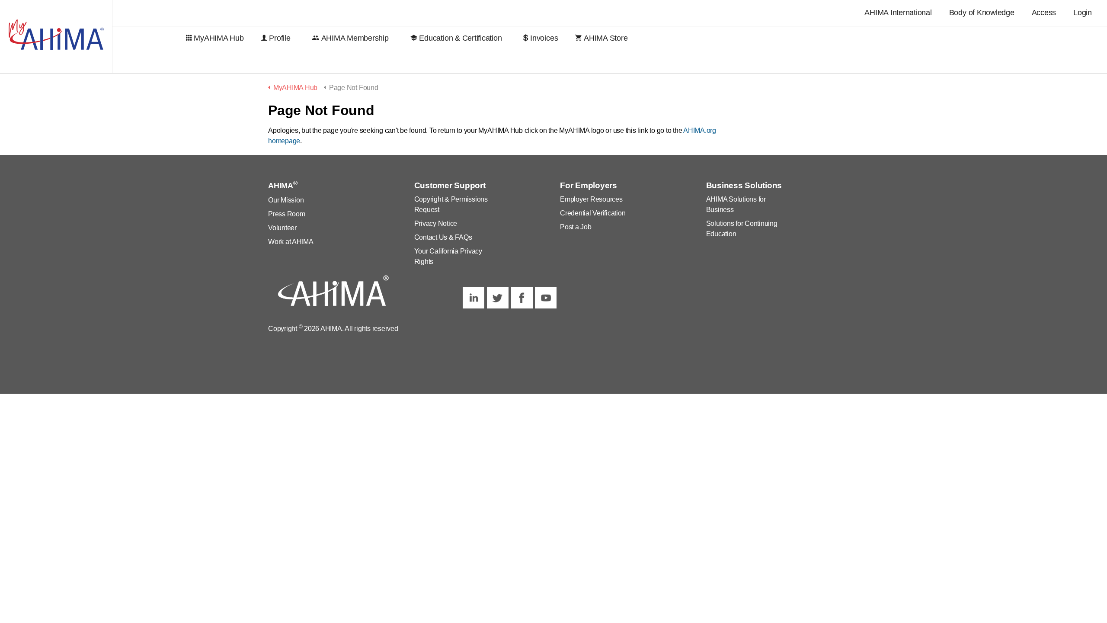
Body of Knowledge (981, 12)
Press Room (286, 214)
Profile (279, 38)
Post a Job (576, 227)
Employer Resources (591, 199)
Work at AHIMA (291, 241)
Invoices (544, 38)
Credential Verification (592, 213)
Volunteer (282, 227)
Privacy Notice (436, 223)
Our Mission (286, 200)
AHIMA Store (605, 38)
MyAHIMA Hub (218, 38)
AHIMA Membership (355, 38)
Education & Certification (460, 38)
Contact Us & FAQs (443, 237)
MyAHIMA (56, 36)
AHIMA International (897, 12)
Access (1044, 12)
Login (1082, 12)
